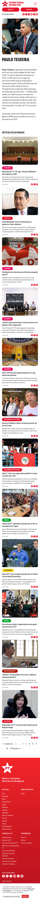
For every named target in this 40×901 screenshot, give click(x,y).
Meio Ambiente (7, 826)
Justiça (4, 824)
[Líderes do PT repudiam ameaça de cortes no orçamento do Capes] (20, 503)
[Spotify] (37, 14)
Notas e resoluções (11, 778)
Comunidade (26, 833)
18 (7, 748)
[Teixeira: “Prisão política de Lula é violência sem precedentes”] (20, 654)
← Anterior (8, 744)
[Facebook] (23, 14)
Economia (8, 570)
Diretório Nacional (8, 858)
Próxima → (15, 748)
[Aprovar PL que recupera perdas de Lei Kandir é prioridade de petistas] (20, 553)
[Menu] (35, 4)
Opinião (4, 821)
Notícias (5, 789)
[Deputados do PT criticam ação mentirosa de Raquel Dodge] (20, 704)
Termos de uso (6, 881)
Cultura (4, 818)
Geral (23, 793)
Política (7, 218)
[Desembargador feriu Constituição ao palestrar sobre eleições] (20, 201)
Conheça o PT (7, 833)
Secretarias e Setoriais (9, 861)
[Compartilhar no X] (34, 184)
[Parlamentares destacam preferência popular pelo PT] (20, 251)
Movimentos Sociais (12, 419)
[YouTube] (31, 14)
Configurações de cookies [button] (11, 896)
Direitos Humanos (7, 815)
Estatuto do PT (7, 840)
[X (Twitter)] (29, 14)
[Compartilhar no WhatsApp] (37, 184)
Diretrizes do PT (27, 789)
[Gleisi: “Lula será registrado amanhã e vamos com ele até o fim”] (20, 453)
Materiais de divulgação (13, 781)
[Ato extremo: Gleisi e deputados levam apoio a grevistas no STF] (20, 603)
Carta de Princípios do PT (10, 843)
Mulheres (5, 807)
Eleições (7, 168)
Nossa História (6, 837)
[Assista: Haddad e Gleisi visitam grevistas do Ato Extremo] (20, 402)
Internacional (6, 802)
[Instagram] (26, 14)
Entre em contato (26, 843)
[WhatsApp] (34, 14)
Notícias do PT (10, 671)
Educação (5, 813)
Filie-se (29, 9)
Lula (3, 793)
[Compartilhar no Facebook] (32, 184)
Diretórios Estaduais (8, 864)
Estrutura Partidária (8, 851)
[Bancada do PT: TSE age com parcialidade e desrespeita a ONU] (20, 151)
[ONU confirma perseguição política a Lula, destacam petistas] (20, 352)
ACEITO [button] (25, 896)
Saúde (4, 804)
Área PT (11, 9)
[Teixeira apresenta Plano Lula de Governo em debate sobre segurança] (20, 302)
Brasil (6, 520)
